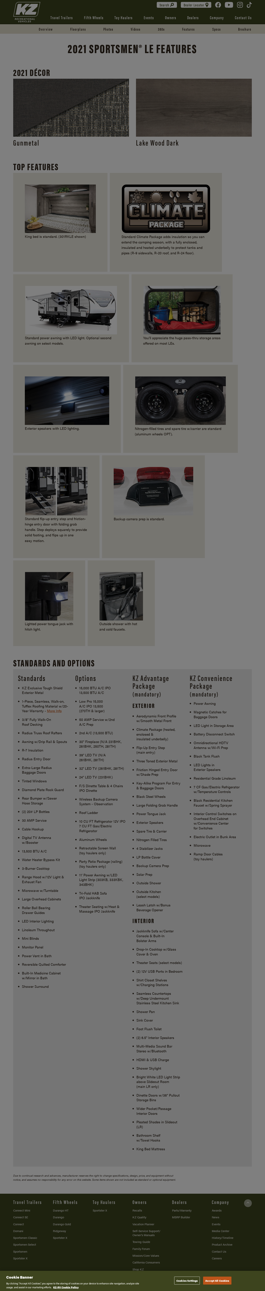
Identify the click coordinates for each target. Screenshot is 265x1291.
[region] (132, 1281)
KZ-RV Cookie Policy (66, 1287)
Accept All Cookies (217, 1280)
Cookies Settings (187, 1280)
